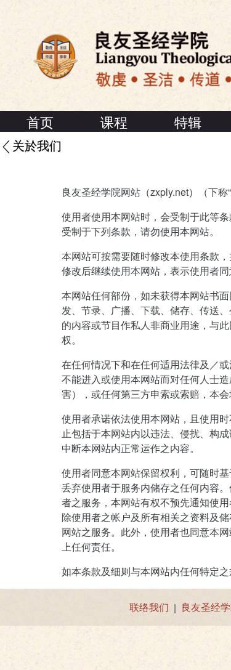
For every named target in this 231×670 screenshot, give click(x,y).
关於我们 (37, 146)
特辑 (187, 121)
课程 (114, 121)
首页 (40, 121)
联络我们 (149, 607)
